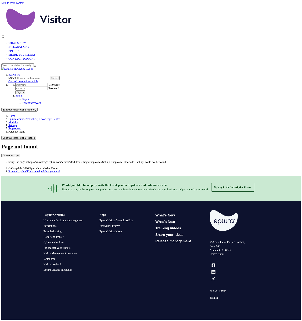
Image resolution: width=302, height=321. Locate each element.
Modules (13, 122)
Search (12, 77)
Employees (14, 128)
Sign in (20, 92)
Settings (12, 125)
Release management (173, 241)
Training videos (168, 228)
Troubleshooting (53, 231)
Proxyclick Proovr (109, 225)
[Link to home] (17, 68)
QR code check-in (54, 242)
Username (54, 84)
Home (11, 115)
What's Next (165, 222)
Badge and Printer (53, 236)
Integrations (50, 225)
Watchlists (49, 258)
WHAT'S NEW (17, 42)
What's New (165, 215)
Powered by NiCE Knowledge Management (34, 171)
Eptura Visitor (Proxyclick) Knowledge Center (34, 118)
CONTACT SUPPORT (21, 58)
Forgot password (31, 102)
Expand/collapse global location (19, 138)
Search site (14, 74)
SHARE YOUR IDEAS (22, 54)
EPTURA (14, 50)
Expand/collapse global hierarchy (19, 109)
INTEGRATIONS (18, 46)
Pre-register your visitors (57, 247)
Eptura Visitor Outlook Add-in (116, 220)
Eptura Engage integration (58, 269)
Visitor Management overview (60, 253)
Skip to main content (12, 2)
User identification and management (63, 220)
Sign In (214, 297)
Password (53, 88)
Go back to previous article (23, 81)
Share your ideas (169, 235)
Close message (11, 155)
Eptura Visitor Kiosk (110, 231)
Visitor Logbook (53, 264)
